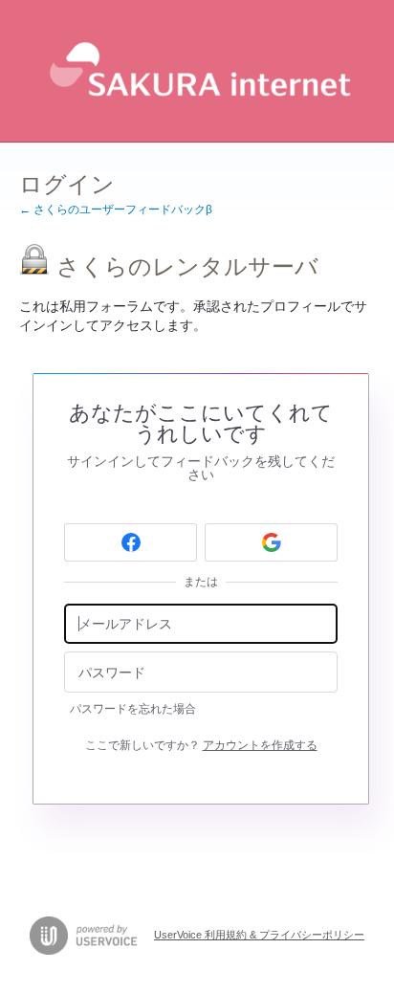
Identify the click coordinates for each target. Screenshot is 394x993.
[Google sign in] (271, 542)
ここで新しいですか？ (201, 745)
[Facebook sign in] (130, 542)
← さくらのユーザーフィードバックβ (115, 209)
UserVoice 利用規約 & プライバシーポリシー (259, 934)
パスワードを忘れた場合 (133, 709)
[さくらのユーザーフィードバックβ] (197, 71)
